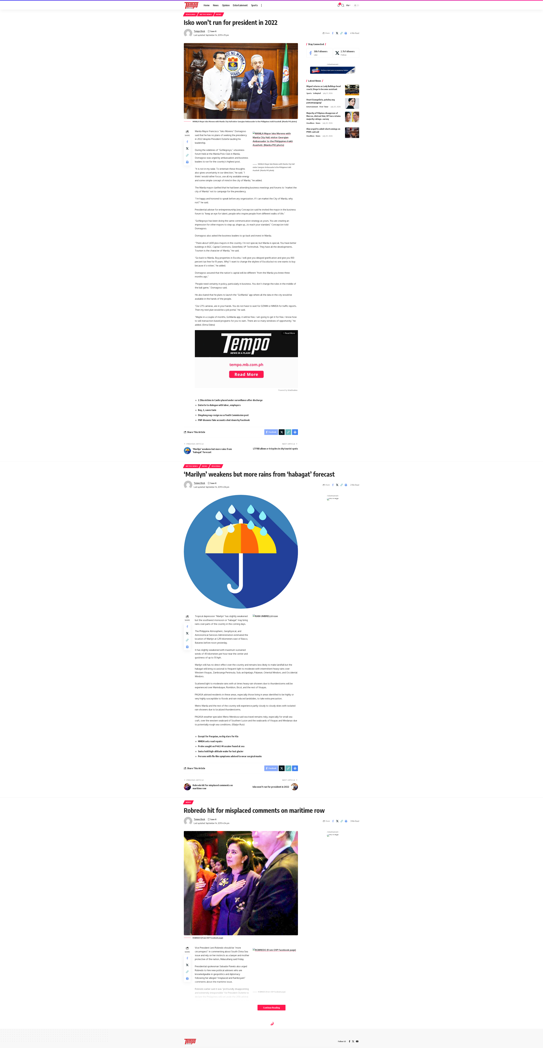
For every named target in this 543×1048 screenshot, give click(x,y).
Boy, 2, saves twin (207, 410)
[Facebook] (319, 53)
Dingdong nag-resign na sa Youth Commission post (223, 415)
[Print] (346, 33)
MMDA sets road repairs (210, 741)
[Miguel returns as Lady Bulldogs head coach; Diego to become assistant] (352, 90)
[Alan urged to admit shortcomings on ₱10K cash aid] (352, 132)
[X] (346, 53)
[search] (342, 5)
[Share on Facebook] (333, 33)
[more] (261, 5)
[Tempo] (191, 5)
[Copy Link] (341, 33)
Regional (216, 466)
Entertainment (312, 107)
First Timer (323, 107)
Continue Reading (271, 1007)
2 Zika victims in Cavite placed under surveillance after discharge (230, 400)
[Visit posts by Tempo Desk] (188, 33)
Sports (309, 93)
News (218, 14)
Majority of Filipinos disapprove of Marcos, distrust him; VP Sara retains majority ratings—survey (323, 116)
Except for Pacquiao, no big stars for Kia (218, 736)
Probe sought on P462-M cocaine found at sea (221, 746)
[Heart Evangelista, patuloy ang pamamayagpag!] (352, 103)
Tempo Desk (199, 31)
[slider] (233, 384)
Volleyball (317, 93)
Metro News (206, 14)
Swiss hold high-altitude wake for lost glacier (221, 751)
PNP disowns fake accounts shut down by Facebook (224, 420)
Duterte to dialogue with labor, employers (219, 405)
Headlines (190, 14)
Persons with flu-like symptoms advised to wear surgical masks (230, 756)
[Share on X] (337, 33)
